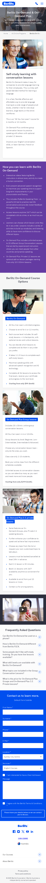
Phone (6, 730)
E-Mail (6, 741)
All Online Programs (19, 33)
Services (7, 763)
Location (7, 752)
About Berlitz (8, 861)
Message (6, 779)
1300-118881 (23, 838)
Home (6, 33)
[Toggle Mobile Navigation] (42, 3)
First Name (8, 707)
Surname (7, 718)
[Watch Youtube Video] (23, 609)
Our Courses (8, 854)
